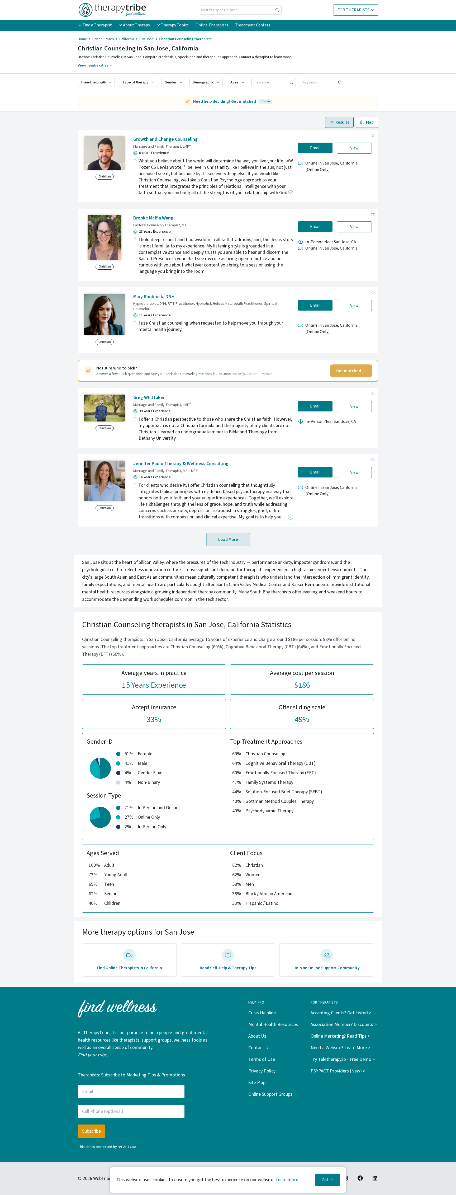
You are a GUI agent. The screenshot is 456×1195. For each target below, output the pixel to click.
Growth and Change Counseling (165, 139)
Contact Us (259, 1047)
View (354, 148)
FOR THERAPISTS (353, 10)
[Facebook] (360, 1178)
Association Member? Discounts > (344, 1024)
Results (342, 122)
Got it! (327, 1180)
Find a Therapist (97, 25)
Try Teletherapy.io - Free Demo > (343, 1059)
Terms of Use (261, 1059)
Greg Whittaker (149, 397)
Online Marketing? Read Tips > (340, 1036)
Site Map (256, 1082)
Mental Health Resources (273, 1024)
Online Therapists (212, 25)
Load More (228, 539)
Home (82, 39)
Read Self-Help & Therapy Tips (228, 968)
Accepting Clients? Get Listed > (341, 1013)
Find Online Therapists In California (129, 968)
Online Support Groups (270, 1094)
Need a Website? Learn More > (340, 1047)
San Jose (146, 39)
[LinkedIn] (375, 1178)
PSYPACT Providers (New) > (338, 1071)
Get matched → (351, 371)
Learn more (287, 1180)
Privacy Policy (262, 1071)
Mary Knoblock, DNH (154, 296)
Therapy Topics (175, 25)
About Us (257, 1036)
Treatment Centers (252, 25)
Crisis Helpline (262, 1013)
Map (370, 122)
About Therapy (136, 25)
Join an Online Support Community (327, 968)
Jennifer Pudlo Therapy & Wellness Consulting (181, 463)
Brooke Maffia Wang (153, 218)
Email (315, 148)
